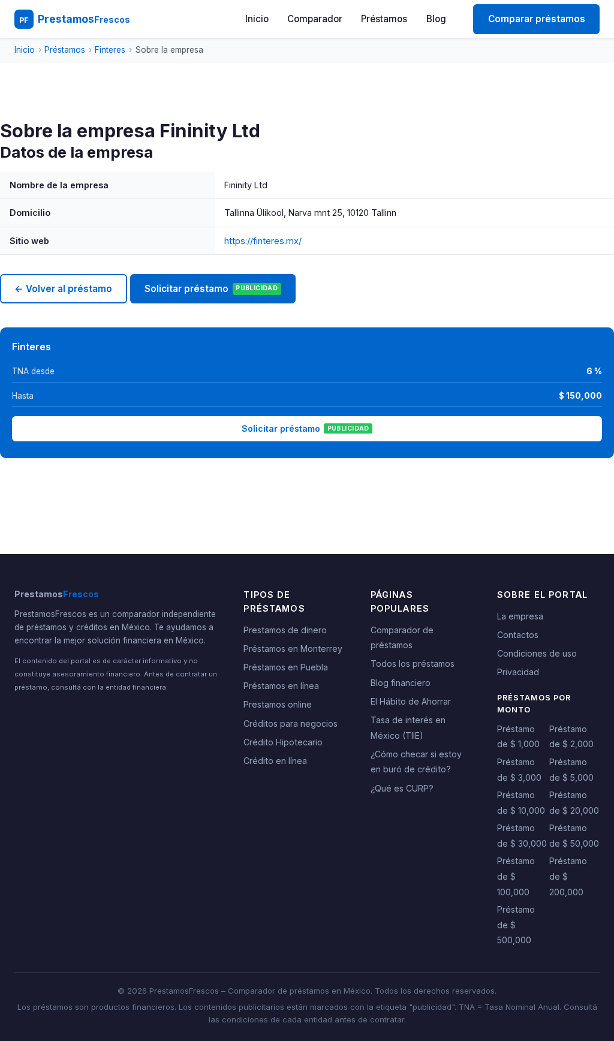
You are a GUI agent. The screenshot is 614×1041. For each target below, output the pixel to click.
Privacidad (518, 672)
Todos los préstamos (413, 663)
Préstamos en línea (281, 686)
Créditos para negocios (290, 723)
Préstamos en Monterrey (292, 648)
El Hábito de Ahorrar (411, 701)
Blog (436, 19)
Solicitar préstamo (211, 288)
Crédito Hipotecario (283, 742)
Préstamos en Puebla (285, 667)
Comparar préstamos (536, 19)
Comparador (314, 19)
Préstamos (384, 19)
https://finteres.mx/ (263, 241)
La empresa (520, 616)
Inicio (257, 19)
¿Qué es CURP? (402, 788)
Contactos (517, 635)
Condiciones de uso (537, 653)
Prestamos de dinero (285, 630)
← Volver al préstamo (63, 288)
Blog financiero (401, 683)
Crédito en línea (275, 761)
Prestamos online (277, 704)
